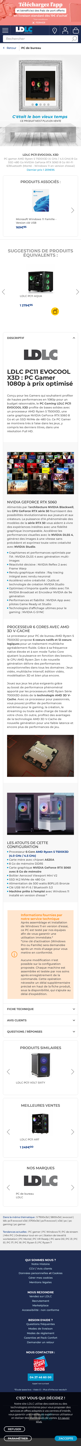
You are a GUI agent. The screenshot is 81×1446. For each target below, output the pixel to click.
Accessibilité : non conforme (40, 1310)
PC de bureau (31, 48)
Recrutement (40, 1300)
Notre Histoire (40, 1264)
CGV (32, 1268)
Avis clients (44, 1268)
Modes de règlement (40, 1333)
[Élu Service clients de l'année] (40, 1370)
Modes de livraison (40, 1328)
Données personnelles (33, 1273)
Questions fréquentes (40, 1324)
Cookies (57, 1273)
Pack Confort (48, 1337)
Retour (11, 48)
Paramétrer (18, 1438)
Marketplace (40, 1305)
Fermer (40, 22)
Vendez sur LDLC (40, 1296)
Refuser (14, 1429)
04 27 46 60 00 (41, 1377)
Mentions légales (40, 1282)
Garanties (30, 1337)
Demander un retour (40, 1342)
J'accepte (66, 1438)
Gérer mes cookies (41, 1277)
